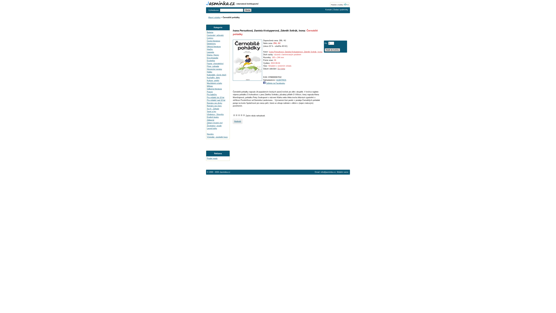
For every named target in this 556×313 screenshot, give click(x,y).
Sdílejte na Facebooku (275, 83)
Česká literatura (213, 41)
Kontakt (328, 10)
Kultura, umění (213, 80)
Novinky (210, 134)
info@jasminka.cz (328, 172)
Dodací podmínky (340, 10)
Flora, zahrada (213, 66)
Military (210, 86)
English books (213, 117)
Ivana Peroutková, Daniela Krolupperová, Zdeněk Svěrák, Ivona (295, 52)
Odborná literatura (214, 89)
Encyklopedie (212, 58)
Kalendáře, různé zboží (216, 75)
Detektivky (211, 44)
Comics (210, 38)
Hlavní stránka (214, 17)
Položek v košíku (337, 5)
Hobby (209, 72)
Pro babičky (212, 94)
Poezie (210, 92)
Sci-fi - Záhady (213, 109)
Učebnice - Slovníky (215, 114)
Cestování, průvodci (215, 35)
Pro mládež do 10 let (215, 97)
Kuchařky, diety (213, 78)
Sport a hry (211, 111)
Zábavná (210, 120)
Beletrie (210, 32)
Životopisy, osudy (214, 126)
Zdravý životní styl (215, 123)
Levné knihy (212, 128)
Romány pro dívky (214, 103)
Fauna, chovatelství (215, 63)
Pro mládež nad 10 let (216, 100)
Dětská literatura (214, 47)
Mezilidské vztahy (214, 83)
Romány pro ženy (214, 106)
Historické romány (214, 69)
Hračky (210, 49)
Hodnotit (237, 121)
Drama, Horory (213, 55)
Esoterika (211, 61)
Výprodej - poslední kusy (217, 137)
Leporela (210, 52)
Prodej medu (212, 158)
